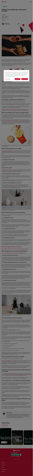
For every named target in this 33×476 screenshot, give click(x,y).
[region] (16, 75)
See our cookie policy (12, 76)
